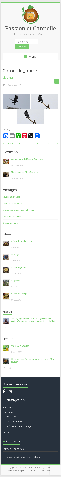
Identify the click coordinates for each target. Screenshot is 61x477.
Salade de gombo (18, 267)
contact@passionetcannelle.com (25, 457)
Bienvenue (8, 407)
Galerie (6, 432)
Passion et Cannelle (30, 28)
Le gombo (15, 280)
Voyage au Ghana (10, 223)
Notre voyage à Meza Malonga (24, 172)
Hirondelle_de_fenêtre (45, 143)
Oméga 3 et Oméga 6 (20, 346)
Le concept (8, 412)
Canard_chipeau (13, 143)
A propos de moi (14, 421)
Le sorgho (15, 254)
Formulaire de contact (13, 449)
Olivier (9, 77)
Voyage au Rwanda (11, 197)
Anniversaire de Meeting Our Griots (27, 159)
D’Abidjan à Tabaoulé (12, 216)
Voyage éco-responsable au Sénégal (18, 210)
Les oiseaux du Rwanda (13, 203)
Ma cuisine (11, 416)
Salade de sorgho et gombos (23, 241)
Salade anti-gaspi (19, 293)
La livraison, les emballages (19, 426)
